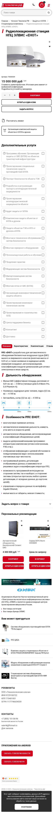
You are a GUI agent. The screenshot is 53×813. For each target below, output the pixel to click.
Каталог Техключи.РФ (20, 21)
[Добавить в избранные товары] (22, 525)
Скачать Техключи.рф (14, 762)
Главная (4, 21)
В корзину (35, 95)
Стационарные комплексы (12, 24)
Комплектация (37, 346)
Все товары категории (12, 609)
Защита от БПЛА (39, 21)
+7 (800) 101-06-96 (33, 4)
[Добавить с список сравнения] (22, 521)
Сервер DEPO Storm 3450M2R (37, 542)
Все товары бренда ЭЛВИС (14, 611)
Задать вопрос (26, 109)
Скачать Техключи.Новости (17, 753)
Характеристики (21, 346)
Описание (7, 346)
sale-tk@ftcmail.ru (9, 725)
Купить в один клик (26, 102)
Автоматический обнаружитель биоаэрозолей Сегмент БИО (12, 544)
